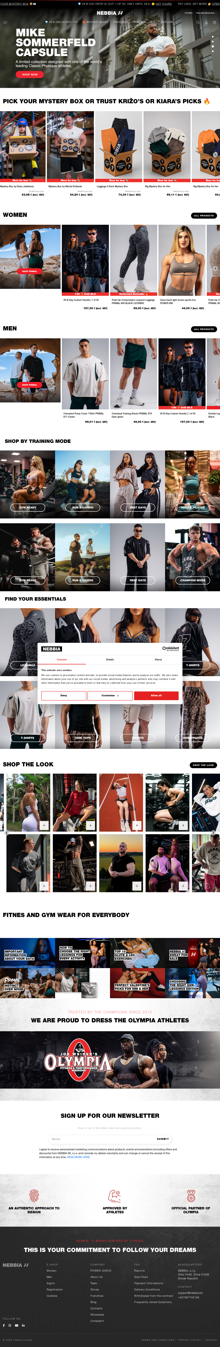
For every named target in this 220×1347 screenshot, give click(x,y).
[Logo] (110, 13)
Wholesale (97, 1315)
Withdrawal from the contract (153, 1296)
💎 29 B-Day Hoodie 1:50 (61, 22)
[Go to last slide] (6, 832)
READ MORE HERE (78, 1157)
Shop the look (203, 765)
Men (152, 22)
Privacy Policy (190, 1340)
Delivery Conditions (147, 1290)
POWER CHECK (101, 1271)
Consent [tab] (62, 659)
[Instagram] (10, 1325)
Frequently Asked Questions (153, 1302)
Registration (55, 1290)
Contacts (97, 1309)
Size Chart (141, 1277)
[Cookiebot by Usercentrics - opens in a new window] (165, 649)
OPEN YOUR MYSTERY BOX (174, 4)
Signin (51, 1283)
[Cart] (214, 22)
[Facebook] (4, 1325)
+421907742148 (188, 1298)
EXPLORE (167, 22)
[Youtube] (16, 1325)
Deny (64, 696)
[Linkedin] (23, 1325)
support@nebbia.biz (190, 1293)
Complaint (97, 1321)
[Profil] (206, 22)
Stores (188, 13)
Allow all (156, 696)
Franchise (97, 1296)
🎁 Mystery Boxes (95, 22)
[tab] (213, 37)
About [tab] (158, 659)
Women (138, 22)
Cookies (52, 1296)
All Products (204, 216)
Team (94, 1283)
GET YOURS (108, 4)
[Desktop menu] (5, 22)
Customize (108, 696)
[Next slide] (213, 832)
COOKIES (211, 1340)
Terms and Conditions (158, 1340)
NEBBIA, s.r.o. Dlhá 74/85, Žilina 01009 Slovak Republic (193, 1275)
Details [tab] (110, 659)
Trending (119, 22)
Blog (94, 1302)
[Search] (198, 22)
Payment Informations (148, 1283)
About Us (97, 1277)
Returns (139, 1271)
